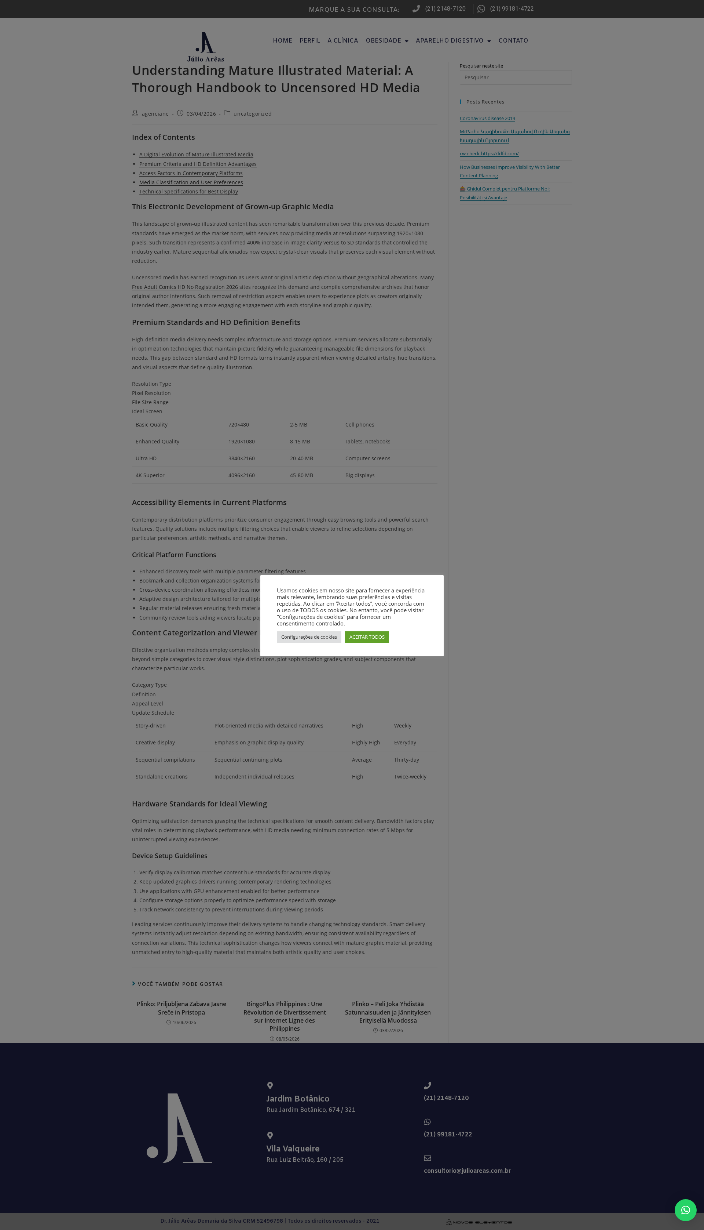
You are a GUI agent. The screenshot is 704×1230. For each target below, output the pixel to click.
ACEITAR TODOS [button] (367, 637)
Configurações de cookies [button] (309, 637)
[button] (686, 1210)
